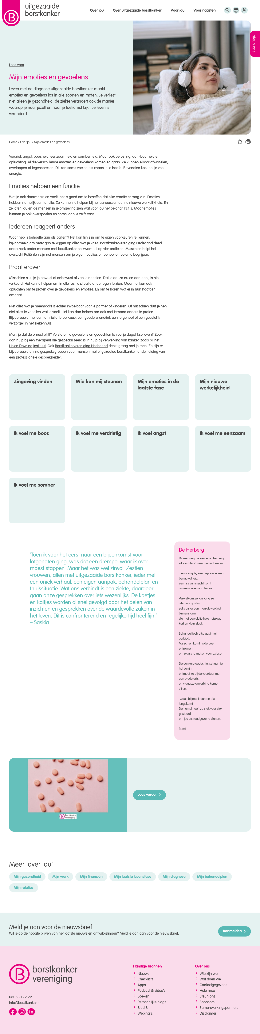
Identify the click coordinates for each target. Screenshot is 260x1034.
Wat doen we (210, 979)
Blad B (143, 1007)
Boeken (143, 996)
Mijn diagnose (174, 877)
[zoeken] (227, 12)
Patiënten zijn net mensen (44, 254)
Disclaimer (208, 1013)
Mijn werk (60, 877)
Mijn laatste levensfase (132, 877)
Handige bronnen (147, 966)
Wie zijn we (209, 973)
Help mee (207, 990)
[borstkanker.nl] (63, 974)
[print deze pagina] (248, 141)
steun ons (255, 43)
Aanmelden (232, 931)
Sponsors (207, 1001)
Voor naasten (205, 11)
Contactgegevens (213, 984)
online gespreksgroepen (49, 351)
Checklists (145, 979)
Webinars (145, 1013)
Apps (142, 984)
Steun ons (207, 996)
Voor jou (177, 11)
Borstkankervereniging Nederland (81, 345)
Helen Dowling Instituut (27, 345)
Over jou (97, 11)
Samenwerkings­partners (219, 1007)
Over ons (202, 966)
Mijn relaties (23, 888)
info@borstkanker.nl (24, 1002)
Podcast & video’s (151, 990)
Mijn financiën (91, 877)
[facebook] (13, 1012)
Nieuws (143, 973)
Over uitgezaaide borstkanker (137, 11)
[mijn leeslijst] (244, 12)
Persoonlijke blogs (152, 1001)
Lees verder (147, 795)
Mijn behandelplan (212, 877)
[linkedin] (31, 1012)
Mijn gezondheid (27, 877)
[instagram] (22, 1012)
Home (13, 141)
